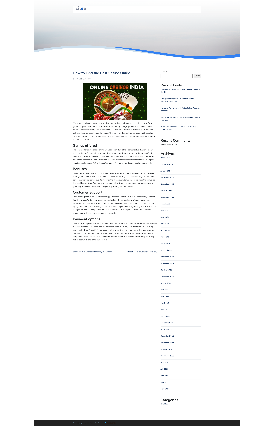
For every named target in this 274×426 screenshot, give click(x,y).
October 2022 (166, 349)
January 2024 (166, 250)
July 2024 (165, 210)
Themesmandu (110, 423)
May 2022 (165, 382)
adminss (87, 79)
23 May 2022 (77, 79)
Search (164, 72)
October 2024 (166, 191)
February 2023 (167, 323)
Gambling (164, 404)
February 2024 (167, 243)
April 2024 (165, 230)
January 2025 (166, 171)
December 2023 (167, 257)
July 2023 (165, 290)
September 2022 (167, 356)
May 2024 (165, 224)
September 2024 (167, 197)
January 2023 (166, 329)
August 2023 (166, 283)
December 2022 (167, 336)
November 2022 (167, 342)
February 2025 (167, 164)
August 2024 (166, 204)
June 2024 (165, 217)
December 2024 (167, 177)
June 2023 (165, 296)
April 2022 (165, 389)
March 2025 (166, 157)
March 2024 (166, 237)
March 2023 (166, 316)
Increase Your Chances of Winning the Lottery (93, 252)
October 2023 (166, 270)
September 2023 (167, 276)
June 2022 (165, 376)
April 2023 (165, 309)
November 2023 (167, 263)
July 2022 (165, 369)
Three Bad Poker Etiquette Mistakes (141, 252)
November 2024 (167, 184)
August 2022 (166, 362)
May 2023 (165, 303)
